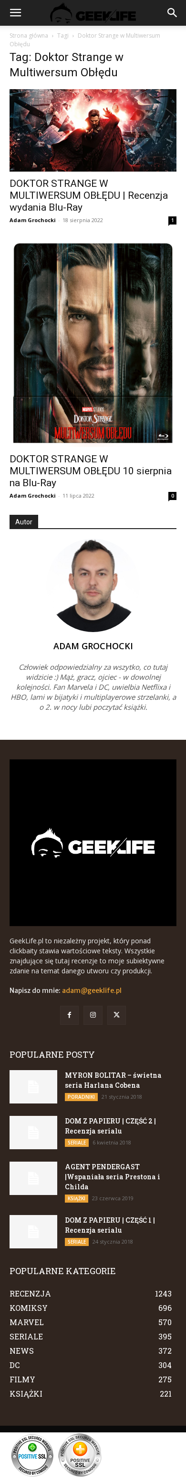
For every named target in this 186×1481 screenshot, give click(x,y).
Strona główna (29, 35)
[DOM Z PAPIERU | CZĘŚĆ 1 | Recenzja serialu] (33, 1231)
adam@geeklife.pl (92, 990)
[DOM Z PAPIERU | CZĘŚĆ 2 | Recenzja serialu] (33, 1132)
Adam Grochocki (33, 220)
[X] (116, 1015)
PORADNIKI (81, 1096)
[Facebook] (69, 1015)
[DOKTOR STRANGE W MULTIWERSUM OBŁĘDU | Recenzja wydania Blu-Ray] (93, 130)
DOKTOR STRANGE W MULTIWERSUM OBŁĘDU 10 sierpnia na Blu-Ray (91, 471)
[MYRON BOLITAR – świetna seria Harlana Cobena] (33, 1086)
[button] (15, 13)
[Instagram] (92, 1015)
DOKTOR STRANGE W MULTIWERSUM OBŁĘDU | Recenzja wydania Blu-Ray (89, 195)
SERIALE (77, 1142)
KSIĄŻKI (76, 1198)
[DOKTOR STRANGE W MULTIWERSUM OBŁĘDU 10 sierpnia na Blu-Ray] (93, 343)
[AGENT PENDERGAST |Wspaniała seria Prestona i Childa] (33, 1178)
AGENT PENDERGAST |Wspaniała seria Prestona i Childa (112, 1176)
